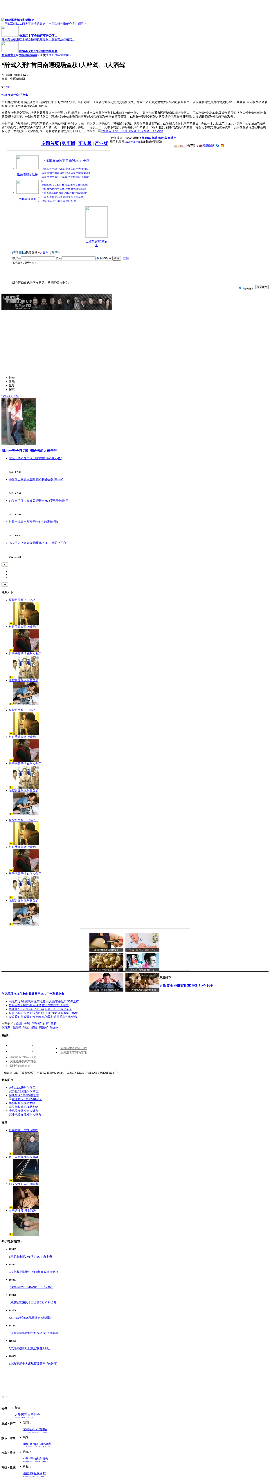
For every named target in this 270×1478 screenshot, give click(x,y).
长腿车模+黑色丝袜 (53, 193)
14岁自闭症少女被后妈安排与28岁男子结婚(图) (39, 500)
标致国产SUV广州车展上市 (46, 993)
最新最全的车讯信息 (23, 1057)
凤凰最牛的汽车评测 (23, 1061)
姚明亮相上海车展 (73, 197)
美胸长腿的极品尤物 (22, 1103)
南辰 (19, 1023)
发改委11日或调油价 (22, 1016)
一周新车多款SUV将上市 (62, 1001)
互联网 (38, 1473)
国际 (24, 1414)
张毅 (34, 1027)
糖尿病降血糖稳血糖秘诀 (106, 950)
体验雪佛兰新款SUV (53, 173)
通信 (26, 1473)
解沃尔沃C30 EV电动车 (24, 1095)
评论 (32, 1458)
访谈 (39, 1458)
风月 (32, 1444)
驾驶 (154, 137)
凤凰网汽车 (8, 55)
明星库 (46, 1444)
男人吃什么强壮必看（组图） (106, 970)
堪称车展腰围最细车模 (75, 185)
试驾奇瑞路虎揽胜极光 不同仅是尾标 (34, 1333)
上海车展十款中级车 (53, 169)
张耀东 (5, 1027)
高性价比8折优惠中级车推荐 (27, 1001)
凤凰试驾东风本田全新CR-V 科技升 (33, 1302)
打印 (20, 94)
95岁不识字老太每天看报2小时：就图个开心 (37, 542)
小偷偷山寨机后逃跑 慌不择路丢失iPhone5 (36, 479)
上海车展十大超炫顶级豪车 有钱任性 (34, 1363)
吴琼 (27, 1023)
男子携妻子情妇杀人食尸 (25, 653)
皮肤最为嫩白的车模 (53, 189)
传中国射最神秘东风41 (23, 1157)
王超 (54, 1023)
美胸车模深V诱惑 (51, 185)
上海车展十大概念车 (77, 169)
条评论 (14, 94)
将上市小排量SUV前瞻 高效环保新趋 (34, 1271)
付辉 (46, 1023)
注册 (126, 258)
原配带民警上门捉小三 (23, 599)
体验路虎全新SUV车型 (54, 177)
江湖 (39, 1444)
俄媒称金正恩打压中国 (23, 1130)
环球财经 (41, 1429)
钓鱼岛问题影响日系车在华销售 (56, 1016)
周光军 (43, 1027)
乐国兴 (54, 1027)
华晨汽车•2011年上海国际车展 (59, 201)
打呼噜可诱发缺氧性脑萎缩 (142, 990)
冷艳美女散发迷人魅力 (23, 1110)
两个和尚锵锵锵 (20, 1065)
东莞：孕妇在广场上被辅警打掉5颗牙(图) (35, 458)
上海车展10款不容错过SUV (62, 161)
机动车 (146, 137)
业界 (26, 1458)
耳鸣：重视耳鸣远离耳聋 (106, 990)
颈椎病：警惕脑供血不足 (142, 970)
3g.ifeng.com (133, 141)
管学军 (36, 1023)
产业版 (101, 143)
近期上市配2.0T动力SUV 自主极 (31, 1256)
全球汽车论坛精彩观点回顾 (26, 1013)
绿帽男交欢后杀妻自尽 (23, 680)
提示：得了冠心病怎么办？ (142, 950)
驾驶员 (162, 137)
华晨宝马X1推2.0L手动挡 (25, 1005)
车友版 (85, 143)
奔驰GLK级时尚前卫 (22, 1087)
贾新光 (16, 1027)
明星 (26, 1444)
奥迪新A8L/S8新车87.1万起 (26, 1009)
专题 (86, 161)
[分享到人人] (217, 145)
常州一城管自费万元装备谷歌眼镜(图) (33, 521)
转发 (25, 94)
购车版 (68, 143)
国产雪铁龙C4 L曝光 (55, 1005)
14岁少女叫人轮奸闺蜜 (23, 1183)
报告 (45, 1458)
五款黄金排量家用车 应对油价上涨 (186, 986)
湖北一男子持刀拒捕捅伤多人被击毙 (29, 450)
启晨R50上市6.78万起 (58, 1009)
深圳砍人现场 (10, 396)
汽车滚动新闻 (28, 55)
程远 (26, 1027)
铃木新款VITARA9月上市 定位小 (31, 1287)
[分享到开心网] (222, 145)
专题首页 (50, 143)
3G (31, 1473)
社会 (37, 1414)
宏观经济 (29, 1429)
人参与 (5, 94)
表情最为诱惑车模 (75, 189)
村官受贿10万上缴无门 (23, 626)
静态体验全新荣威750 (77, 173)
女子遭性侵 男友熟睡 (22, 1210)
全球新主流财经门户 (73, 1048)
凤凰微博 (208, 145)
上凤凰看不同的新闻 (73, 1052)
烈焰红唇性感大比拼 (75, 193)
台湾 (30, 1414)
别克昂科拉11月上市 (14, 993)
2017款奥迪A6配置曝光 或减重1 (30, 1317)
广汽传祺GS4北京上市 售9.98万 (30, 1348)
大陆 (18, 1414)
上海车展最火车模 (52, 197)
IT (44, 1473)
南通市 (172, 137)
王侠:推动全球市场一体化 (61, 1013)
